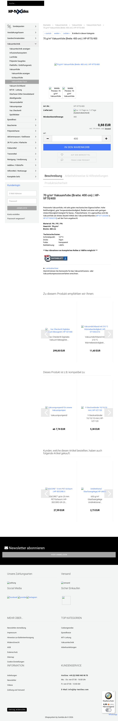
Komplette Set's (13, 177)
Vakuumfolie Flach (19, 82)
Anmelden (22, 208)
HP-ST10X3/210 (49, 218)
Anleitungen (73, 11)
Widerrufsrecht (13, 642)
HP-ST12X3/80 (102, 216)
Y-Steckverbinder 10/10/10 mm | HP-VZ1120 (94, 418)
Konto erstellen (13, 214)
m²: (44, 133)
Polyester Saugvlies (17, 61)
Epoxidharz (11, 119)
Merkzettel (79, 3)
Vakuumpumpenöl (59, 415)
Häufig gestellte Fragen (103, 11)
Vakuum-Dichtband (17, 86)
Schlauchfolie (17, 78)
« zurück (48, 33)
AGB (9, 647)
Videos (85, 11)
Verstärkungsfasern (15, 32)
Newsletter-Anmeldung (16, 628)
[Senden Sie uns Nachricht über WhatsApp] (113, 713)
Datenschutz (12, 652)
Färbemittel (12, 148)
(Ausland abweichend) (81, 113)
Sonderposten (18, 26)
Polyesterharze (13, 131)
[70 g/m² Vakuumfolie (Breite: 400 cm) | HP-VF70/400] (77, 64)
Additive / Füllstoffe (15, 165)
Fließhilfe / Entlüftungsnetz (20, 65)
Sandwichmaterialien (15, 38)
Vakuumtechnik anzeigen (19, 49)
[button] (50, 3)
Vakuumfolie (14, 69)
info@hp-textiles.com (78, 689)
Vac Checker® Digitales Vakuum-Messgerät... (59, 338)
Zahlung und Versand (15, 690)
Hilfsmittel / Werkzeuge (17, 171)
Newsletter (11, 680)
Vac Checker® (15, 110)
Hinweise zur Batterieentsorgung (20, 637)
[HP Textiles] (18, 11)
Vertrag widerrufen (16, 710)
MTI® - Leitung (15, 90)
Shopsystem (50, 717)
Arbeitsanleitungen (68, 647)
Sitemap (10, 657)
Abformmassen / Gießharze (18, 137)
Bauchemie (12, 125)
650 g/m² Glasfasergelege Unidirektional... (95, 499)
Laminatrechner (51, 268)
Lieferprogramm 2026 (53, 11)
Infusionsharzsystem (18, 53)
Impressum (12, 633)
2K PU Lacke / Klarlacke (17, 142)
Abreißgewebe (15, 98)
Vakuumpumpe (15, 106)
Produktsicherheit (56, 183)
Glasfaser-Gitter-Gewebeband (21, 94)
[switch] (108, 710)
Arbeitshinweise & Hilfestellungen (86, 176)
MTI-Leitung (66, 637)
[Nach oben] (8, 716)
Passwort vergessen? (16, 218)
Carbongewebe (67, 628)
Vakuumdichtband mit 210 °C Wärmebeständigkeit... (95, 340)
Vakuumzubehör (16, 102)
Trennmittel (12, 154)
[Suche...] (41, 3)
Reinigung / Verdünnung (17, 159)
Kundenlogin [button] (64, 3)
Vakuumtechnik (13, 44)
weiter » (57, 33)
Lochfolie (13, 57)
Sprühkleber (14, 115)
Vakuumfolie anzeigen (21, 73)
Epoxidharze (66, 633)
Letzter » (66, 33)
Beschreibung (53, 176)
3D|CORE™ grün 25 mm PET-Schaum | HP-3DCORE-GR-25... (59, 499)
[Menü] (113, 692)
